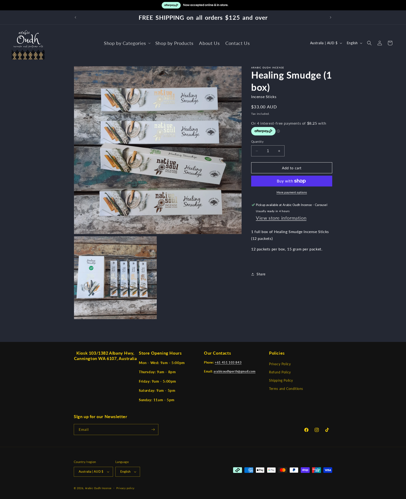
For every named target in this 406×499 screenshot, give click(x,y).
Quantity (257, 141)
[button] (126, 43)
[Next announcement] (330, 17)
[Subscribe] (153, 429)
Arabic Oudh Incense (98, 488)
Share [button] (261, 274)
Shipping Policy (281, 380)
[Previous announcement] (75, 17)
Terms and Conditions (286, 389)
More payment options (292, 192)
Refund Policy (280, 372)
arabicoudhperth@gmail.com (234, 371)
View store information (281, 218)
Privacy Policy (280, 364)
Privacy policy (125, 488)
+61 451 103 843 (228, 362)
